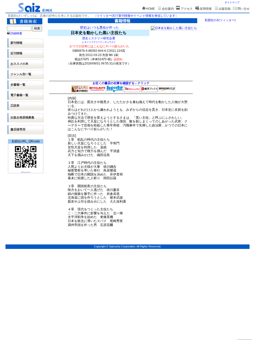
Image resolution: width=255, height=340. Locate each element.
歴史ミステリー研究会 (97, 38)
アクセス (187, 8)
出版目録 (225, 8)
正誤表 (14, 105)
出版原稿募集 (22, 117)
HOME (150, 8)
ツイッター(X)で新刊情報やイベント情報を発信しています (136, 15)
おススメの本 (19, 63)
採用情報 (206, 8)
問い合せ (244, 8)
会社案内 (168, 8)
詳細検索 (16, 33)
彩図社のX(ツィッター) (220, 20)
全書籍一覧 (17, 84)
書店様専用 (17, 129)
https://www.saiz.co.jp (25, 172)
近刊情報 (16, 53)
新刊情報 (16, 43)
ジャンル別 (20, 74)
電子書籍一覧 (19, 95)
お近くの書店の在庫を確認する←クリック (121, 83)
